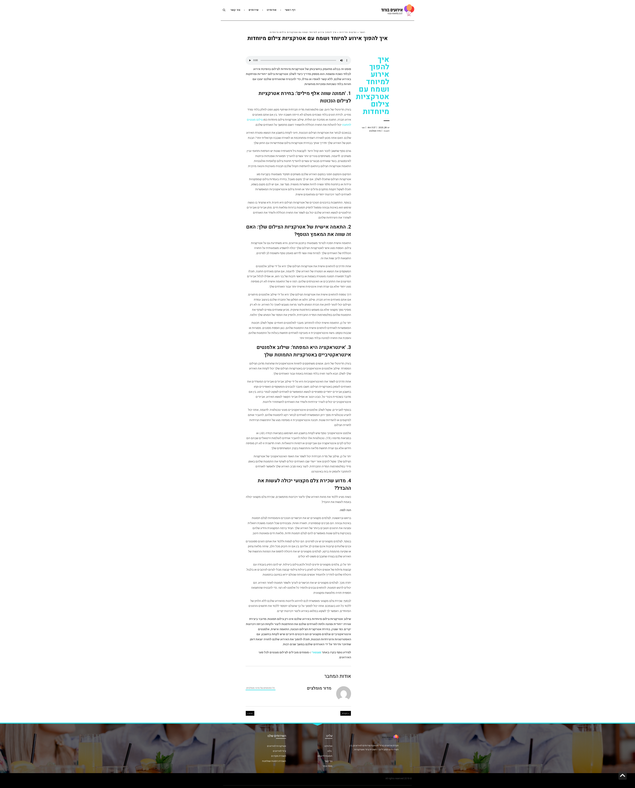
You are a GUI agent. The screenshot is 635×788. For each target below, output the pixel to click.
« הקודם (345, 713)
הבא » (250, 713)
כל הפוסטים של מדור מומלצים (260, 688)
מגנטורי (316, 652)
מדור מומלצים (375, 130)
